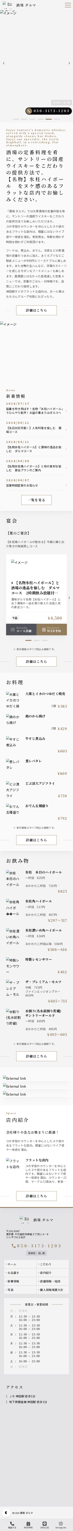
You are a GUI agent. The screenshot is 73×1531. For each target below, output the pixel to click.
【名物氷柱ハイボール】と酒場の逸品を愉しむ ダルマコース (33, 449)
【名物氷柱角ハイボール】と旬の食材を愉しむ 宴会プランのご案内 (33, 468)
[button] (4, 63)
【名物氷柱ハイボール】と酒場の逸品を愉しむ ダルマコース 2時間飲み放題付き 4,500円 (36, 590)
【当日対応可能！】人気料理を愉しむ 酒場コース (33, 430)
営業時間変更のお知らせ (22, 485)
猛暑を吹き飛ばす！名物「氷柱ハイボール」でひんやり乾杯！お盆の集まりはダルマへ (34, 411)
